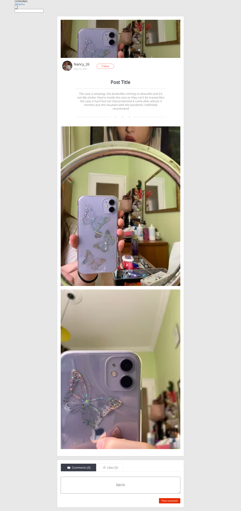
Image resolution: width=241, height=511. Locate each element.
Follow (105, 66)
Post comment (170, 500)
